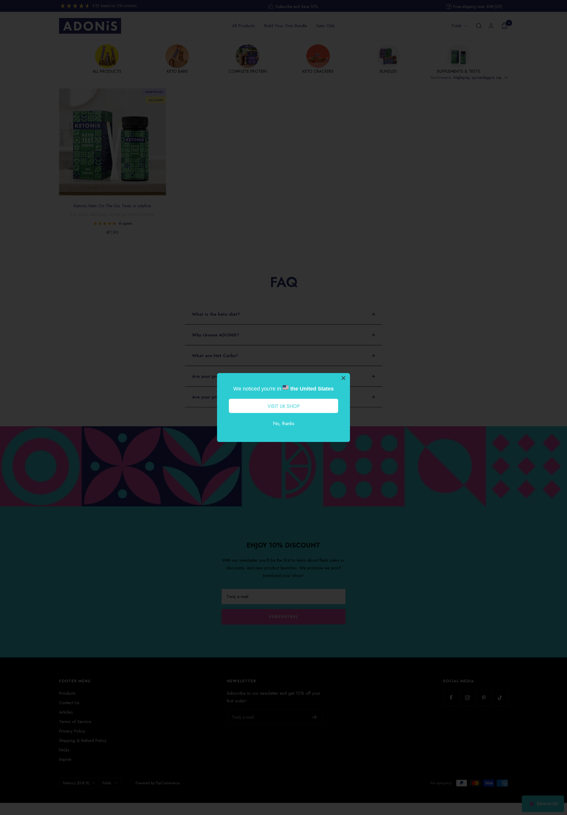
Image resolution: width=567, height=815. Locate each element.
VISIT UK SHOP (284, 406)
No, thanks (283, 423)
